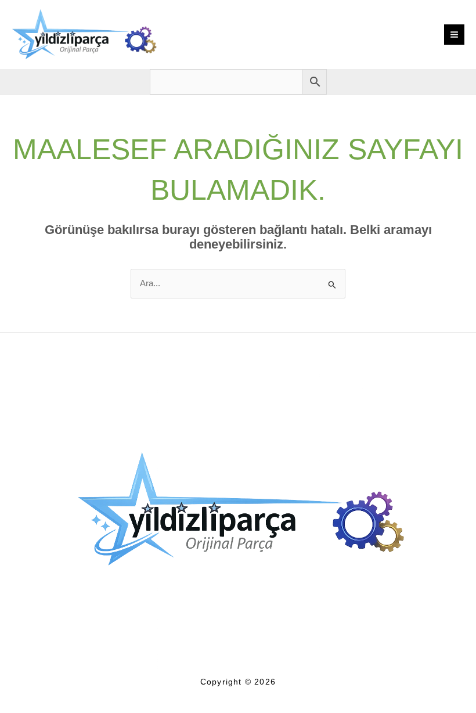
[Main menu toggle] (454, 34)
